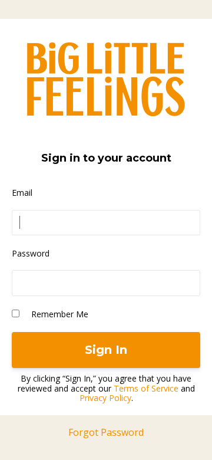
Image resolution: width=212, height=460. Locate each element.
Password (30, 253)
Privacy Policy (105, 397)
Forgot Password (106, 432)
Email (22, 192)
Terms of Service (146, 388)
